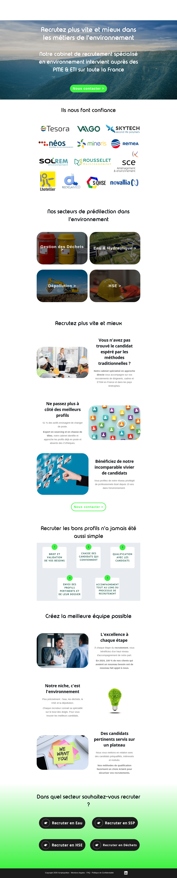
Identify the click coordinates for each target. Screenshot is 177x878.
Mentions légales (78, 873)
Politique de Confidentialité (103, 873)
